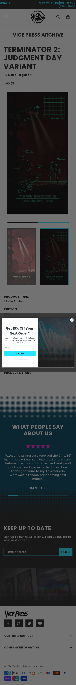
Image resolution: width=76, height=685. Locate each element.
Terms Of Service (25, 358)
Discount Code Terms (18, 358)
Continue (20, 353)
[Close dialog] (71, 320)
